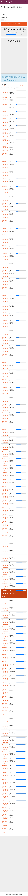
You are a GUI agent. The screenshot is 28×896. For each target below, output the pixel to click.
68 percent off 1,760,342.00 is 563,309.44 (5, 608)
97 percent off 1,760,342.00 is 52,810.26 (5, 809)
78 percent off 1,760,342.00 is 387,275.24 (5, 677)
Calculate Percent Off (14, 24)
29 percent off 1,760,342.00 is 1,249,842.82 (5, 315)
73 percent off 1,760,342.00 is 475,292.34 (5, 643)
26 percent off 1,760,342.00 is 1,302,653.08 (5, 290)
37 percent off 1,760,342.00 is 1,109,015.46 (5, 382)
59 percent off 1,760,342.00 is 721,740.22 (5, 544)
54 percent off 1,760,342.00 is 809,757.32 (5, 509)
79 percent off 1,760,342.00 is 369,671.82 (5, 684)
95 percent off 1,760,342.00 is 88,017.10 (5, 795)
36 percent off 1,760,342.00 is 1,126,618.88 (5, 373)
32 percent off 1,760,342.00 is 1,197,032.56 (5, 340)
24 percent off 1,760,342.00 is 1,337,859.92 (5, 273)
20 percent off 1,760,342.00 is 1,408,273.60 (5, 239)
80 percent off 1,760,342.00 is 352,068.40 (5, 691)
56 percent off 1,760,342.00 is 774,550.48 (5, 523)
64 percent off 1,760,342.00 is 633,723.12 (5, 579)
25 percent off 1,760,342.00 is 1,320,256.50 (5, 281)
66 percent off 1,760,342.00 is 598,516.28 (5, 593)
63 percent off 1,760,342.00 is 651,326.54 (5, 572)
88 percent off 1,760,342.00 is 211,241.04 (5, 747)
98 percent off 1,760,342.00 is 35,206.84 (5, 816)
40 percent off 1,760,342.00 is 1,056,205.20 (5, 407)
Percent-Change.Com (7, 2)
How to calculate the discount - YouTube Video (14, 86)
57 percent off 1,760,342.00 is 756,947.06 (5, 530)
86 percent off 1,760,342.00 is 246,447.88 (5, 733)
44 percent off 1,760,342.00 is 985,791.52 (5, 440)
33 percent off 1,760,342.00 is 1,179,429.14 (5, 348)
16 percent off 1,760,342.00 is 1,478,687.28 (5, 206)
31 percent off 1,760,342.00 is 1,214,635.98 (5, 331)
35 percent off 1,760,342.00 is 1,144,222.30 (5, 365)
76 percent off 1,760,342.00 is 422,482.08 (5, 663)
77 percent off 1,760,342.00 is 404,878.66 (5, 670)
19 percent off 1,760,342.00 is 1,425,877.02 (5, 231)
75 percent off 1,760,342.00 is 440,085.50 (5, 657)
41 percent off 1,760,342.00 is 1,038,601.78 (5, 415)
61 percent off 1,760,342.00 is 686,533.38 (5, 558)
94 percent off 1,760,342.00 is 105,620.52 (5, 788)
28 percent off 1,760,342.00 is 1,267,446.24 (5, 306)
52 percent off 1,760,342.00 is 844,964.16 (5, 495)
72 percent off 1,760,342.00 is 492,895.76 (5, 636)
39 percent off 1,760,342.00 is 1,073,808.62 (5, 398)
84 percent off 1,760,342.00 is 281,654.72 (5, 719)
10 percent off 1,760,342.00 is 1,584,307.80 (5, 156)
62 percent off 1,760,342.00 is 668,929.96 (5, 565)
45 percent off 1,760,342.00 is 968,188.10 (5, 447)
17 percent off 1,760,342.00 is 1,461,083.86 (5, 214)
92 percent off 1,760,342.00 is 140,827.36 (5, 775)
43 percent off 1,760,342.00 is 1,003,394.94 (5, 432)
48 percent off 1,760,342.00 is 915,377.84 (5, 468)
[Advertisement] (14, 59)
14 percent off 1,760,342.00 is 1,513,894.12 (5, 189)
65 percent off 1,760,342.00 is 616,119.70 (5, 586)
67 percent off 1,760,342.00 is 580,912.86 (5, 601)
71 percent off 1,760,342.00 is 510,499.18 (5, 629)
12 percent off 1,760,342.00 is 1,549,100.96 (5, 172)
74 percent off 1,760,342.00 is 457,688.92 (5, 650)
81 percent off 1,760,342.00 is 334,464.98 (5, 698)
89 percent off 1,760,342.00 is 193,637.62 (5, 754)
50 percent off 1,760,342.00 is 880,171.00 (5, 482)
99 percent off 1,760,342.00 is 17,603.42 (5, 823)
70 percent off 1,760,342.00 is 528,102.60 (5, 622)
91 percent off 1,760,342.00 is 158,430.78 (5, 768)
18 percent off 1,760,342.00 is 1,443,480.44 (5, 223)
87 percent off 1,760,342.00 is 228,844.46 (5, 740)
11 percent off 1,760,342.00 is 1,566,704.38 (5, 164)
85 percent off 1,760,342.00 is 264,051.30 (5, 726)
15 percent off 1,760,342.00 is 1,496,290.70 (5, 197)
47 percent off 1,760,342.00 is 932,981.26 (5, 461)
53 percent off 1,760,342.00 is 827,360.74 (5, 502)
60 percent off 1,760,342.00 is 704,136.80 (5, 551)
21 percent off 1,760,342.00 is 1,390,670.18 (5, 248)
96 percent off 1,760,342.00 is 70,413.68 (5, 802)
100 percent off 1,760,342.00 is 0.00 (5, 830)
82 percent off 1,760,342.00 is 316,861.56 (5, 705)
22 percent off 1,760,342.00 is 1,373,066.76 (5, 256)
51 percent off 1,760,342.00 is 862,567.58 (5, 488)
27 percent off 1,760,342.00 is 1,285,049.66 (5, 298)
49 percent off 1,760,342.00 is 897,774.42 (5, 475)
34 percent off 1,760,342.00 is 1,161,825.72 (5, 357)
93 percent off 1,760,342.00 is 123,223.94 (5, 781)
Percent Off (4, 17)
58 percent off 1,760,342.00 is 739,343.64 (5, 537)
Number (3, 12)
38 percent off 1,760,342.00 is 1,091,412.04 (5, 390)
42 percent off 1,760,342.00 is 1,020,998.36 (5, 424)
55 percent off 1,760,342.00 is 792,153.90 (5, 516)
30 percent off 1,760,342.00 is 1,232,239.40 (5, 323)
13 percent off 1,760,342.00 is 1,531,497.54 (5, 181)
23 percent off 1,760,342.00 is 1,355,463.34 (5, 264)
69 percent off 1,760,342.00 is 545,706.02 (5, 615)
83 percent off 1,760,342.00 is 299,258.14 (5, 712)
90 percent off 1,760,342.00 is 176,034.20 (5, 761)
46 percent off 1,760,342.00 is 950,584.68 (5, 454)
